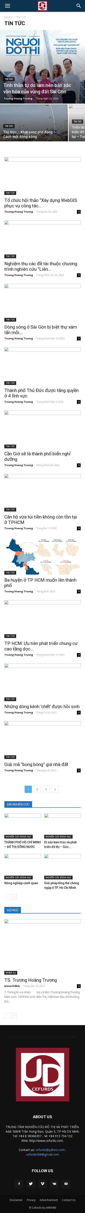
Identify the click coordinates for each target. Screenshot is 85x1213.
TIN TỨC (9, 79)
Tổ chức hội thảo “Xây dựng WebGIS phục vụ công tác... (40, 203)
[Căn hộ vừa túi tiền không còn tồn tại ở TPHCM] (42, 493)
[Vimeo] (42, 1184)
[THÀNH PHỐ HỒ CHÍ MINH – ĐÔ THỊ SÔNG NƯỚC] (22, 826)
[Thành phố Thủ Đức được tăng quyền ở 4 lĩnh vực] (42, 366)
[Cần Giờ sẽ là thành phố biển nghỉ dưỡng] (42, 429)
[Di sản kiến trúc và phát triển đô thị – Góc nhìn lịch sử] (62, 826)
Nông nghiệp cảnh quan (21, 883)
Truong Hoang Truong (18, 98)
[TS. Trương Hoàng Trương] (42, 947)
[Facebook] (19, 1184)
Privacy (31, 1200)
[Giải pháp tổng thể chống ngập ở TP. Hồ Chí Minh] (62, 866)
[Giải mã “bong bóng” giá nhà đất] (42, 740)
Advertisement (49, 1200)
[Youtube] (66, 1184)
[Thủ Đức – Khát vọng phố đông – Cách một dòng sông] (34, 129)
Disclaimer (16, 1200)
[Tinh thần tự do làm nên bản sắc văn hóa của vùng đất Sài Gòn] (42, 67)
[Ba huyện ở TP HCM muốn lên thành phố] (42, 555)
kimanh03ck (12, 986)
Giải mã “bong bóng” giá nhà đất (36, 764)
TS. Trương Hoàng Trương (30, 980)
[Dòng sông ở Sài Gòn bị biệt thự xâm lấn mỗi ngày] (42, 303)
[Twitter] (30, 1184)
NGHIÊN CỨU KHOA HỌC (18, 836)
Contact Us (68, 1200)
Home (8, 17)
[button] (79, 6)
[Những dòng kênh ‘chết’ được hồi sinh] (42, 682)
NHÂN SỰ (11, 972)
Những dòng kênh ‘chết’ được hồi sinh (42, 706)
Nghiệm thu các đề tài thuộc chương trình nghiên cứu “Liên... (40, 266)
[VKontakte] (54, 1184)
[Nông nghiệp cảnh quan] (22, 866)
